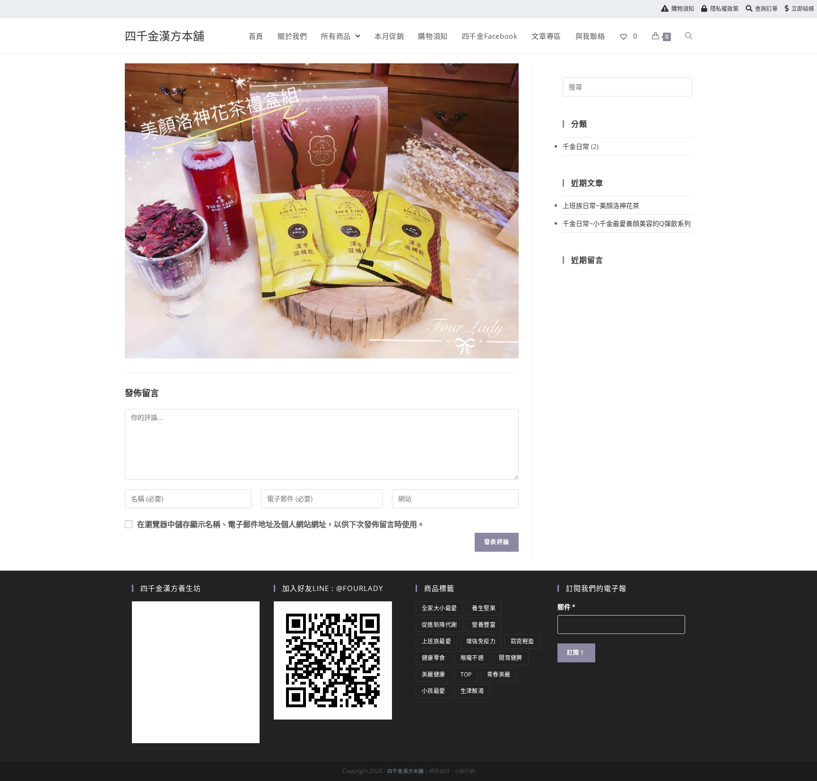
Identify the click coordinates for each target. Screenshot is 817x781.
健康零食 (433, 658)
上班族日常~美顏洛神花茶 (601, 205)
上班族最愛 (436, 641)
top (466, 674)
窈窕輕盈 (522, 641)
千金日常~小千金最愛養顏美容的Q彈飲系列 (627, 223)
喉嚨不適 (472, 658)
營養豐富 (483, 625)
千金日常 (576, 146)
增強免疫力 (480, 641)
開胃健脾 (510, 658)
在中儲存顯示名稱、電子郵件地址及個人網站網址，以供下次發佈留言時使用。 (281, 524)
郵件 (566, 607)
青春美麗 (499, 674)
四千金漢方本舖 (164, 35)
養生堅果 (483, 608)
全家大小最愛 (439, 608)
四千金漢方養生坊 (170, 588)
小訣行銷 (464, 771)
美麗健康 (433, 674)
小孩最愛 (433, 691)
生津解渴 (472, 691)
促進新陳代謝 (439, 625)
